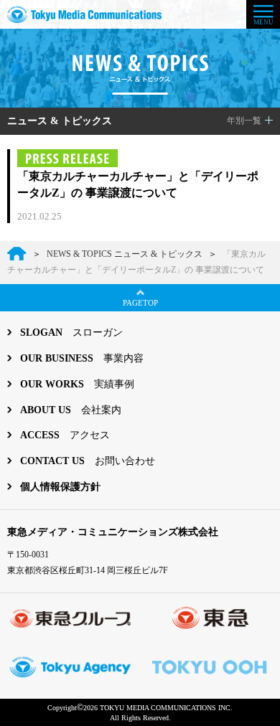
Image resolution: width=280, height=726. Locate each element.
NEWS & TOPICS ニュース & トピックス (124, 254)
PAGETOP (140, 302)
